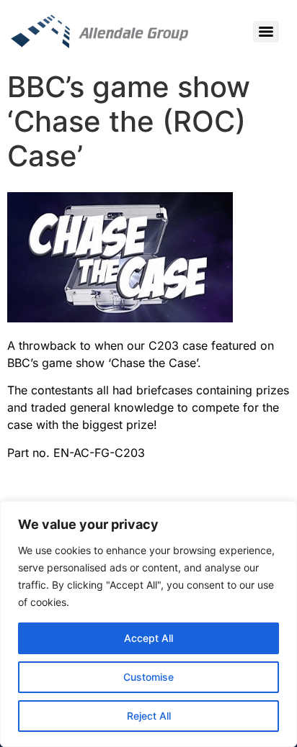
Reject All (149, 716)
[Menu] (266, 31)
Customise (148, 677)
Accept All (148, 638)
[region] (148, 624)
